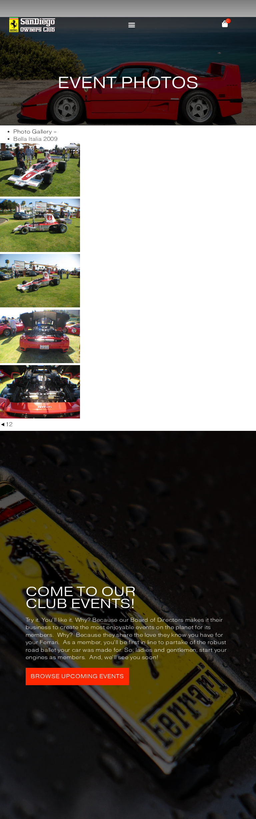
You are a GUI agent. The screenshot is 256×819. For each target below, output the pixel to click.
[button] (131, 24)
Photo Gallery (32, 131)
